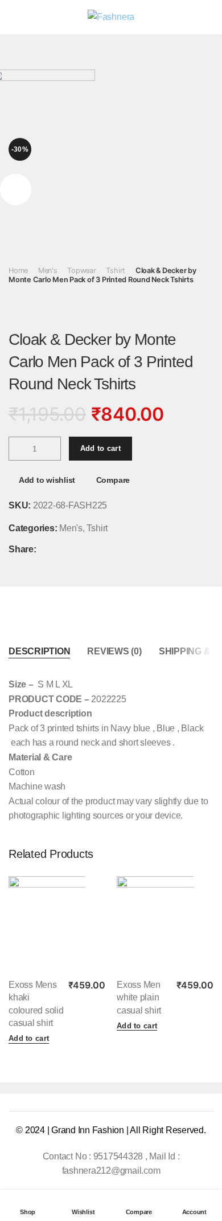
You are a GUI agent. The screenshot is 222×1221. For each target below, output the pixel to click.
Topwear (81, 270)
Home (18, 270)
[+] (51, 448)
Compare (113, 480)
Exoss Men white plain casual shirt (139, 997)
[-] (17, 448)
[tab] (39, 651)
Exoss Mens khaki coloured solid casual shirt (36, 1004)
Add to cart (100, 448)
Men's (47, 270)
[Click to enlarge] (15, 189)
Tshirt (115, 270)
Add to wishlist (47, 480)
